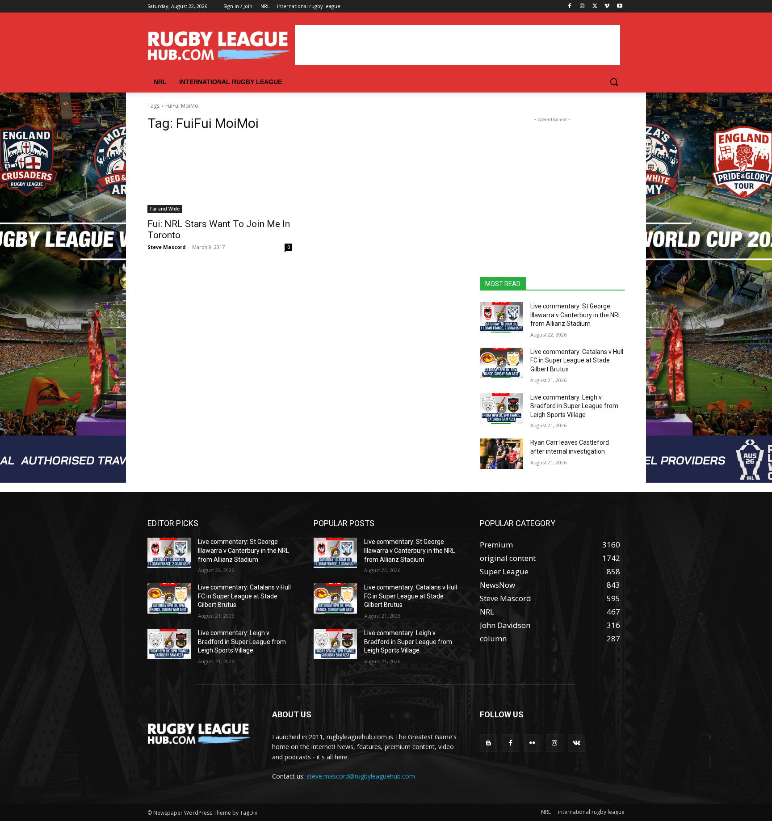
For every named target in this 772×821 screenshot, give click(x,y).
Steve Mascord (166, 247)
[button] (614, 82)
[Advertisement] (457, 45)
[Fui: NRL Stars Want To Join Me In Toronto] (219, 176)
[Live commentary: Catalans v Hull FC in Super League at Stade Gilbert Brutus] (501, 363)
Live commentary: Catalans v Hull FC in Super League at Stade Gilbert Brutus (576, 360)
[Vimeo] (607, 6)
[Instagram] (582, 6)
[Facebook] (570, 6)
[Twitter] (595, 6)
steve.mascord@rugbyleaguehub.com (360, 776)
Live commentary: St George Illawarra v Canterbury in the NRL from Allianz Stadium (575, 315)
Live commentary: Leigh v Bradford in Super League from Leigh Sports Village (574, 406)
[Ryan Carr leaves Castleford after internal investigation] (501, 453)
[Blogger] (488, 743)
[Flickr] (532, 743)
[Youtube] (619, 6)
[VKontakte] (576, 743)
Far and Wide (165, 209)
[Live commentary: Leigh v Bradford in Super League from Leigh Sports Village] (501, 408)
